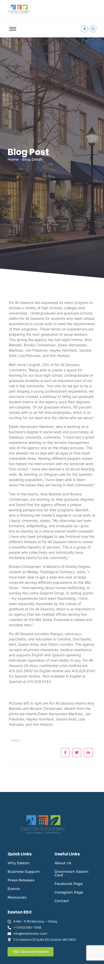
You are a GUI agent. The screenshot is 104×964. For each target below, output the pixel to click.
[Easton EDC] (19, 9)
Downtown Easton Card (72, 873)
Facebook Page (69, 883)
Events (14, 888)
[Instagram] (92, 28)
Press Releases (21, 880)
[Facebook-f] (84, 28)
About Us (63, 863)
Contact (62, 901)
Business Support (24, 871)
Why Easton (19, 863)
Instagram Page (69, 892)
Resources (17, 897)
